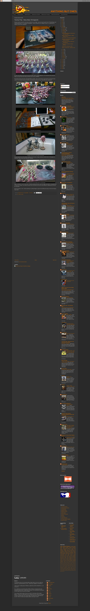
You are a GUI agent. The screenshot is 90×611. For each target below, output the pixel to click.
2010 (62, 65)
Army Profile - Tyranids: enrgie (72, 537)
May (63, 52)
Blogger (49, 603)
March (63, 55)
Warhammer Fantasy (46, 14)
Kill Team (74, 567)
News (61, 548)
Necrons (74, 550)
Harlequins (71, 552)
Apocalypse (62, 551)
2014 (62, 59)
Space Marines (72, 547)
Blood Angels (66, 547)
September (64, 30)
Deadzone (65, 567)
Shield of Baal (70, 548)
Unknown (49, 593)
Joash (49, 587)
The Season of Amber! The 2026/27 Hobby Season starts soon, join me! (70, 108)
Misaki (68, 568)
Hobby (20, 194)
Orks (75, 552)
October (63, 29)
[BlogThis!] (37, 192)
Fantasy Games (64, 424)
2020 (62, 19)
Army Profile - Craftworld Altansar (72, 525)
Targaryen (69, 569)
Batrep (68, 546)
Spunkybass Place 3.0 (65, 134)
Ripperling (50, 588)
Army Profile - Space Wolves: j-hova (72, 534)
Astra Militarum (62, 553)
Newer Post (17, 260)
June (63, 50)
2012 (62, 62)
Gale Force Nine (64, 520)
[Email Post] (34, 192)
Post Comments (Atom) (23, 261)
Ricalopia (63, 375)
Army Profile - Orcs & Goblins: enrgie (72, 531)
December (64, 27)
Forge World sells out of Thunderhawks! (68, 307)
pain (61, 571)
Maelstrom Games (64, 511)
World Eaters (68, 570)
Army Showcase (64, 14)
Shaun (49, 590)
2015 (62, 26)
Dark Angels (68, 553)
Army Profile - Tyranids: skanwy (73, 539)
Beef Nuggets (50, 584)
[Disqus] (35, 212)
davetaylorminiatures (65, 296)
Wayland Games (64, 510)
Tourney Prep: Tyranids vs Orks (67, 46)
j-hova (49, 599)
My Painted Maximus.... (70, 184)
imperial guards (69, 550)
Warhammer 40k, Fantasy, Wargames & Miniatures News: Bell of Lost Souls (68, 414)
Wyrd (70, 570)
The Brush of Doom (65, 349)
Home (14, 14)
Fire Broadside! (64, 279)
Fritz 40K (63, 471)
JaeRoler (49, 585)
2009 (62, 66)
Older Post (54, 260)
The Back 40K (64, 269)
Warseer (62, 515)
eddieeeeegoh (50, 598)
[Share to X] (38, 192)
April (63, 53)
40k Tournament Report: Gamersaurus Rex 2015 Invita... (68, 34)
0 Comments (31, 192)
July (63, 49)
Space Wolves (64, 322)
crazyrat (49, 596)
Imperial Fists (70, 567)
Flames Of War (67, 551)
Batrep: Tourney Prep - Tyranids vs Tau (68, 47)
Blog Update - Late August (65, 343)
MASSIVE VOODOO (65, 142)
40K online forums (64, 506)
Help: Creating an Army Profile (72, 541)
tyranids (22, 194)
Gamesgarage (63, 509)
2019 (62, 20)
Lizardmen (61, 568)
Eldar (75, 546)
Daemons (71, 553)
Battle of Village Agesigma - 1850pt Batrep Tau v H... (68, 36)
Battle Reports (27, 14)
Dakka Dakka (63, 512)
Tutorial (74, 553)
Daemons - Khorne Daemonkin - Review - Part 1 (70, 386)
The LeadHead (64, 332)
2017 (62, 23)
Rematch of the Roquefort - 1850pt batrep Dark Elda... (68, 40)
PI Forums (63, 516)
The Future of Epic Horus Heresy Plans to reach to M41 (70, 174)
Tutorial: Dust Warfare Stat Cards (63, 526)
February (63, 56)
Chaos (72, 551)
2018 (62, 22)
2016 (62, 25)
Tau (75, 549)
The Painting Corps (65, 125)
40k (17, 194)
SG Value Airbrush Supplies (65, 519)
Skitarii (72, 568)
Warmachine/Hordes (55, 14)
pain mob (63, 571)
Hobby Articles (20, 14)
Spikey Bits (64, 97)
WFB (61, 547)
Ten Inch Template (65, 313)
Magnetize (65, 568)
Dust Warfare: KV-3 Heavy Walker (67, 369)
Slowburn (61, 550)
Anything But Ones (51, 582)
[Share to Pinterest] (41, 192)
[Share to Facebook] (40, 192)
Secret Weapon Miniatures (66, 403)
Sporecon (74, 568)
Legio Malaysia (64, 394)
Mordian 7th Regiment (65, 214)
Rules (69, 568)
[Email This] (36, 192)
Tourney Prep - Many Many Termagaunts (69, 37)
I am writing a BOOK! (69, 297)
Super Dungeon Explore (63, 569)
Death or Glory (64, 368)
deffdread (72, 570)
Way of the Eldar (64, 360)
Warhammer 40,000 (36, 14)
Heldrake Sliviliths (69, 314)
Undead (72, 569)
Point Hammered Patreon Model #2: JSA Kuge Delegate (70, 262)
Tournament (65, 548)
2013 (62, 61)
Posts (63, 85)
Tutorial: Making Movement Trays (64, 529)
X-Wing (65, 550)
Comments (64, 87)
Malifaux (65, 549)
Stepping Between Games (66, 161)
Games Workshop (64, 517)
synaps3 (63, 384)
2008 (62, 68)
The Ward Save (64, 116)
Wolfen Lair (64, 193)
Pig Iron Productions (64, 514)
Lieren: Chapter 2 (69, 117)
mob (75, 570)
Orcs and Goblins (70, 549)
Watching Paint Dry (65, 232)
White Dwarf (64, 570)
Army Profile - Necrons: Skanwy (72, 528)
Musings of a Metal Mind (66, 223)
